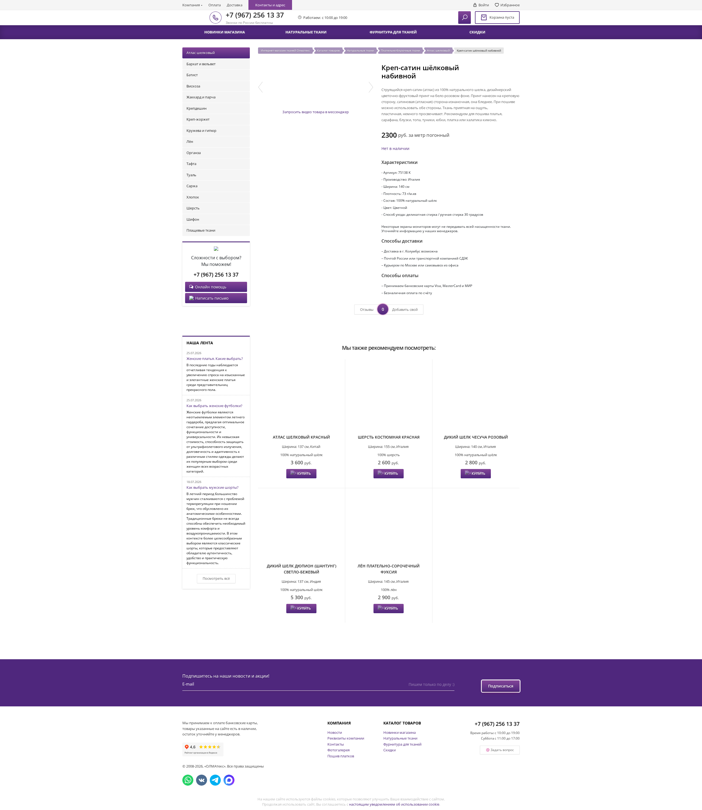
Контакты (335, 744)
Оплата (214, 4)
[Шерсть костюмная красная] (388, 397)
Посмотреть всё (216, 578)
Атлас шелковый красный (301, 437)
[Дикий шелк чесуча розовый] (476, 397)
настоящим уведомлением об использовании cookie (394, 804)
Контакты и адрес (270, 4)
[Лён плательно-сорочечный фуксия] (388, 526)
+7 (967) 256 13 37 (255, 14)
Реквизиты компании (345, 738)
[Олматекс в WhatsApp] (187, 780)
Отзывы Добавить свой (389, 309)
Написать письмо (211, 298)
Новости (334, 732)
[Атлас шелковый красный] (301, 397)
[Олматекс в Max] (228, 780)
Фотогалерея (338, 750)
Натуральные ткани (400, 738)
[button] (260, 87)
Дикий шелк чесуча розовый (476, 437)
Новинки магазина (399, 732)
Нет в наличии (395, 148)
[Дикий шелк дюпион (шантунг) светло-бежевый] (301, 526)
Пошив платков (340, 756)
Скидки (389, 750)
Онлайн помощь (210, 286)
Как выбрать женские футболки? (214, 406)
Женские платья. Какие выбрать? (214, 359)
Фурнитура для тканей (402, 744)
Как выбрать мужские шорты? (212, 487)
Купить (304, 473)
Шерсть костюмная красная (389, 437)
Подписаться (500, 686)
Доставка (234, 4)
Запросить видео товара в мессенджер (315, 111)
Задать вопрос (502, 750)
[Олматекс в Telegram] (215, 780)
